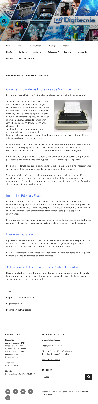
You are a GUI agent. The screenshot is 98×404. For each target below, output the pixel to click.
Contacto (10, 58)
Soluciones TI (53, 52)
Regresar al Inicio (14, 303)
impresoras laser (14, 135)
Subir (8, 291)
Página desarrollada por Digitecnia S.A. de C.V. (60, 391)
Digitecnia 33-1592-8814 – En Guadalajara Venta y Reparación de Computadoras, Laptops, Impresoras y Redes (48, 20)
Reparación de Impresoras (18, 310)
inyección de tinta (38, 135)
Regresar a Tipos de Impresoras (21, 297)
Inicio (8, 46)
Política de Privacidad (51, 359)
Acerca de (82, 52)
